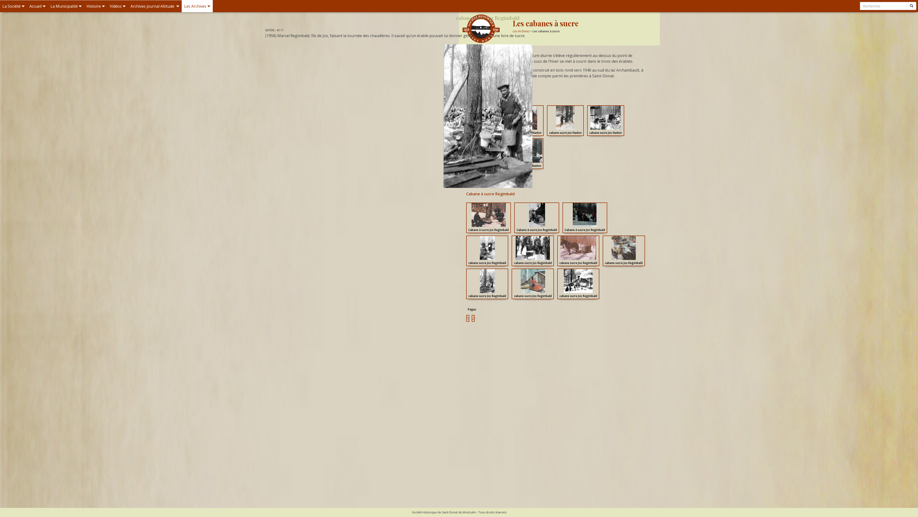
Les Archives (195, 6)
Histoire (94, 6)
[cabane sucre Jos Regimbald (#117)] (487, 116)
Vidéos (116, 6)
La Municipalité (64, 6)
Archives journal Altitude (153, 6)
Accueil (35, 6)
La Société (11, 6)
